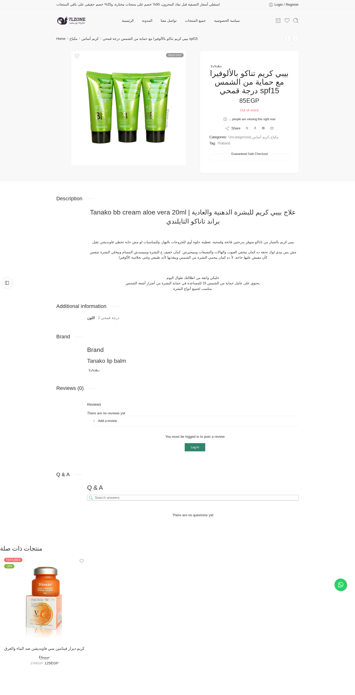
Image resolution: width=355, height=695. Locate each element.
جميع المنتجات (195, 20)
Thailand (223, 143)
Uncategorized (239, 137)
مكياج (73, 38)
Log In (195, 447)
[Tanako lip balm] (215, 66)
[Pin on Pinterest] (263, 128)
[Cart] (278, 20)
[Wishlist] (77, 56)
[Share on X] (247, 128)
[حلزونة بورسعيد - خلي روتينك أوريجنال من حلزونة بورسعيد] (71, 20)
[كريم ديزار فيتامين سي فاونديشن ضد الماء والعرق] (44, 598)
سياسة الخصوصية (227, 20)
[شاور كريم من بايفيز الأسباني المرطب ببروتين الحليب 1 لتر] (288, 39)
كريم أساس (90, 38)
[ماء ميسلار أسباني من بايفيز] (296, 39)
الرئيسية (128, 20)
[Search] (296, 20)
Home (60, 38)
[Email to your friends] (272, 128)
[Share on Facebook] (255, 128)
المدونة (147, 20)
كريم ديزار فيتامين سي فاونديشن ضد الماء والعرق (44, 648)
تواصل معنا (169, 20)
